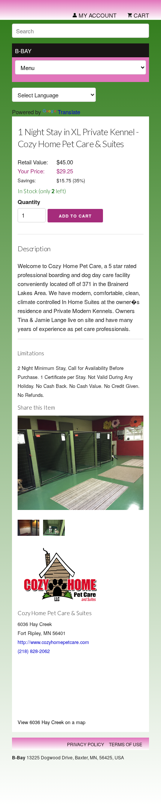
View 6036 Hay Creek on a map (51, 722)
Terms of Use (125, 744)
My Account (96, 15)
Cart (140, 15)
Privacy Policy (85, 744)
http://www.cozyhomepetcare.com (53, 641)
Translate (69, 112)
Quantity (29, 202)
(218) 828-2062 (34, 650)
